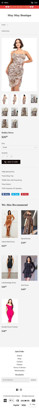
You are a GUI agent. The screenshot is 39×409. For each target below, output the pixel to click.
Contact (19, 362)
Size (3, 143)
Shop (19, 359)
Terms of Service (19, 368)
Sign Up (33, 380)
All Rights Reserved (28, 396)
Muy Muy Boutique (19, 15)
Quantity (4, 153)
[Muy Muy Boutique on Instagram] (21, 390)
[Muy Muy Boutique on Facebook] (17, 390)
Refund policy (19, 371)
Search (19, 356)
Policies (19, 365)
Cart (35, 3)
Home (3, 25)
